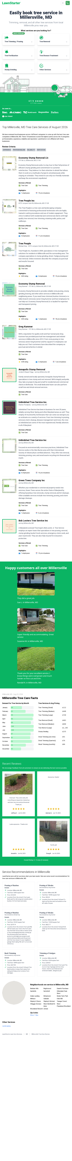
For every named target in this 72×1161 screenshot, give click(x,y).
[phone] (68, 3)
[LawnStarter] (11, 3)
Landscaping (6, 1026)
